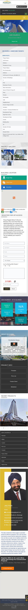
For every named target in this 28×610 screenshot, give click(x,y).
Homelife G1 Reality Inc (13, 515)
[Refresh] (15, 282)
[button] (14, 197)
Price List (13, 376)
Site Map (15, 601)
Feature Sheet (13, 381)
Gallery (3, 439)
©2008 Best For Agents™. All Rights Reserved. (14, 603)
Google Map (9, 177)
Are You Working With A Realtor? (10, 264)
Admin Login (4, 600)
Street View (9, 182)
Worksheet (13, 387)
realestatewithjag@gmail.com (13, 512)
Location (3, 442)
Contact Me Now (7, 568)
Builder (3, 461)
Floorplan (13, 370)
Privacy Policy (11, 600)
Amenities (8, 187)
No (5, 265)
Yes (9, 265)
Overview (3, 435)
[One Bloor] (14, 412)
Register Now (14, 41)
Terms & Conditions (19, 600)
